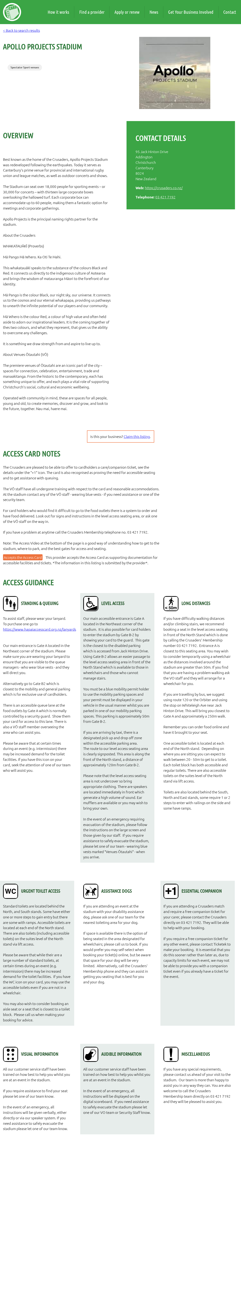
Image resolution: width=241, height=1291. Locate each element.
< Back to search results (21, 30)
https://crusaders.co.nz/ (164, 187)
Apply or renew (127, 12)
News (153, 12)
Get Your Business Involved (190, 12)
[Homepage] (12, 12)
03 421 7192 (165, 197)
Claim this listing (137, 436)
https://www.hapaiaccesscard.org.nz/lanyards (37, 629)
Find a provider (91, 12)
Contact (229, 12)
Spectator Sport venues (25, 67)
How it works (58, 12)
